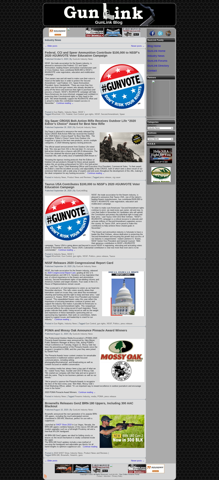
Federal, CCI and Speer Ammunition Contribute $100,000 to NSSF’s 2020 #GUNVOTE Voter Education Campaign (92, 54)
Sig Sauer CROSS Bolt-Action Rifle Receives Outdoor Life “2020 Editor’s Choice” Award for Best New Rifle (90, 122)
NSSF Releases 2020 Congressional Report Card (79, 262)
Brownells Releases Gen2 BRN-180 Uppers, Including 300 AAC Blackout (89, 405)
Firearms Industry (82, 396)
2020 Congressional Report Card (61, 273)
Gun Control (79, 114)
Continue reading (64, 103)
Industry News (71, 112)
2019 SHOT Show (61, 453)
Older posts (51, 46)
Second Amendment (109, 114)
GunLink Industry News (83, 59)
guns (81, 455)
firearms (73, 455)
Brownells (65, 455)
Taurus (112, 256)
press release (105, 177)
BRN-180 (56, 455)
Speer (122, 114)
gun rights (89, 114)
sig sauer (116, 177)
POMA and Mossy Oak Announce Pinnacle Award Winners (86, 330)
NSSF (80, 112)
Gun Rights (58, 112)
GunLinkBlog (81, 191)
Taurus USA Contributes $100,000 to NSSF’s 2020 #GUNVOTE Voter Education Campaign (92, 186)
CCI (63, 114)
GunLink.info (113, 474)
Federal (69, 114)
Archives (150, 137)
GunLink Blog (108, 22)
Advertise (107, 476)
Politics (92, 256)
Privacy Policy (117, 476)
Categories (151, 126)
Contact (99, 476)
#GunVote (56, 114)
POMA (100, 396)
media (93, 396)
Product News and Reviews (79, 177)
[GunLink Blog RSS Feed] (45, 476)
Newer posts (137, 46)
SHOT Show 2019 (64, 425)
